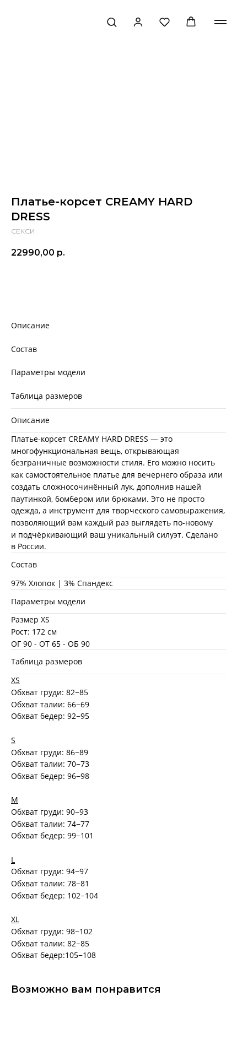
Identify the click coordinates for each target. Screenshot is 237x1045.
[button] (111, 22)
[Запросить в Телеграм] (212, 283)
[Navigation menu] (220, 22)
